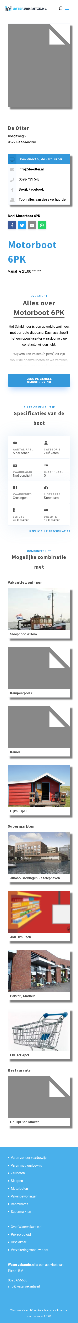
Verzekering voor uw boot (29, 1250)
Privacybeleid (21, 1235)
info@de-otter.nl (31, 169)
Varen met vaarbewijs (26, 1165)
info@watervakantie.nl (24, 1286)
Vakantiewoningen (24, 1196)
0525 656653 (17, 1280)
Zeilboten (18, 1173)
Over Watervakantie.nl (26, 1227)
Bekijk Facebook (31, 189)
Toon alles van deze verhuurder (43, 200)
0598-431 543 (29, 179)
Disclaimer (18, 1242)
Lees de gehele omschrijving (39, 380)
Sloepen (17, 1181)
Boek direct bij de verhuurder (40, 159)
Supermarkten (21, 1212)
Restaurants (19, 1204)
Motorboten (19, 1189)
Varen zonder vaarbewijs (29, 1158)
